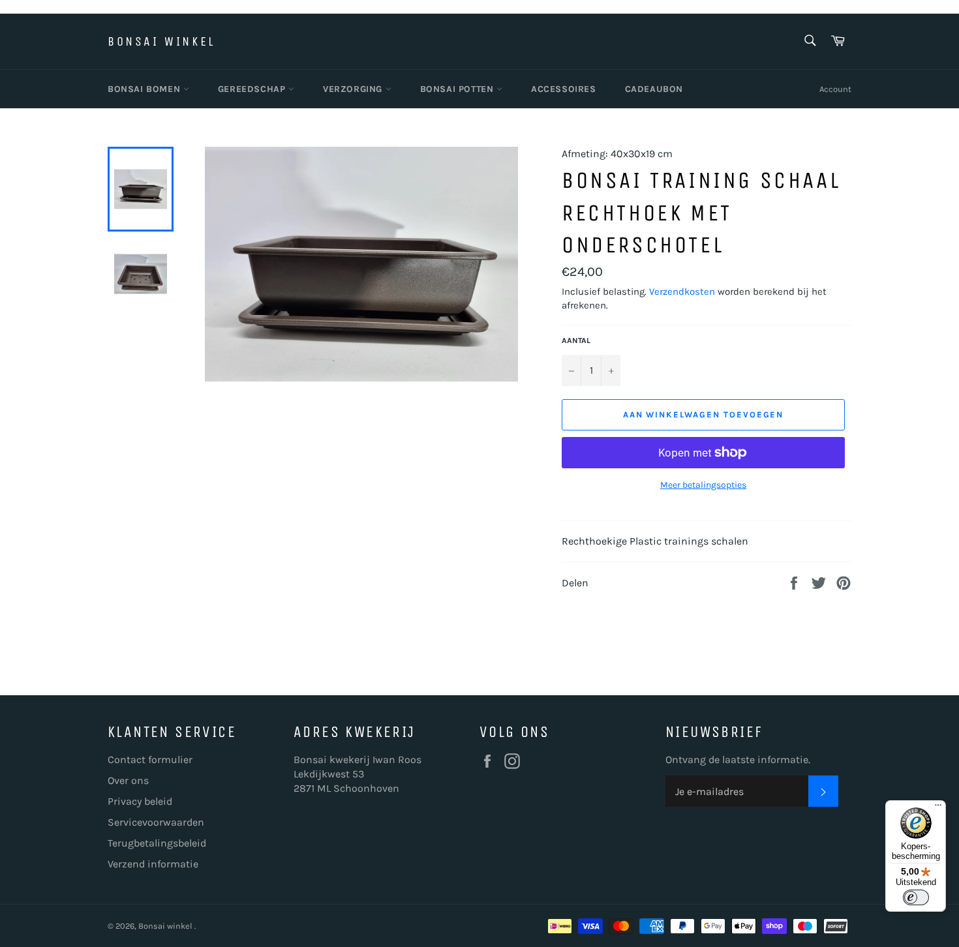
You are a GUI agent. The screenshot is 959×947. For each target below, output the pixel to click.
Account (835, 89)
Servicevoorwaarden (156, 822)
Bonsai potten (458, 89)
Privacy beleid (140, 801)
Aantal (576, 340)
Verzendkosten (682, 291)
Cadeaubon (654, 89)
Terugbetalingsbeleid (157, 843)
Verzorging (354, 89)
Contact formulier (150, 759)
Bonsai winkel (161, 41)
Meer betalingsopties (703, 484)
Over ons (128, 780)
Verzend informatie (153, 864)
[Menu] (938, 808)
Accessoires (563, 89)
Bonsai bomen (145, 89)
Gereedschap (253, 89)
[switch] (916, 897)
